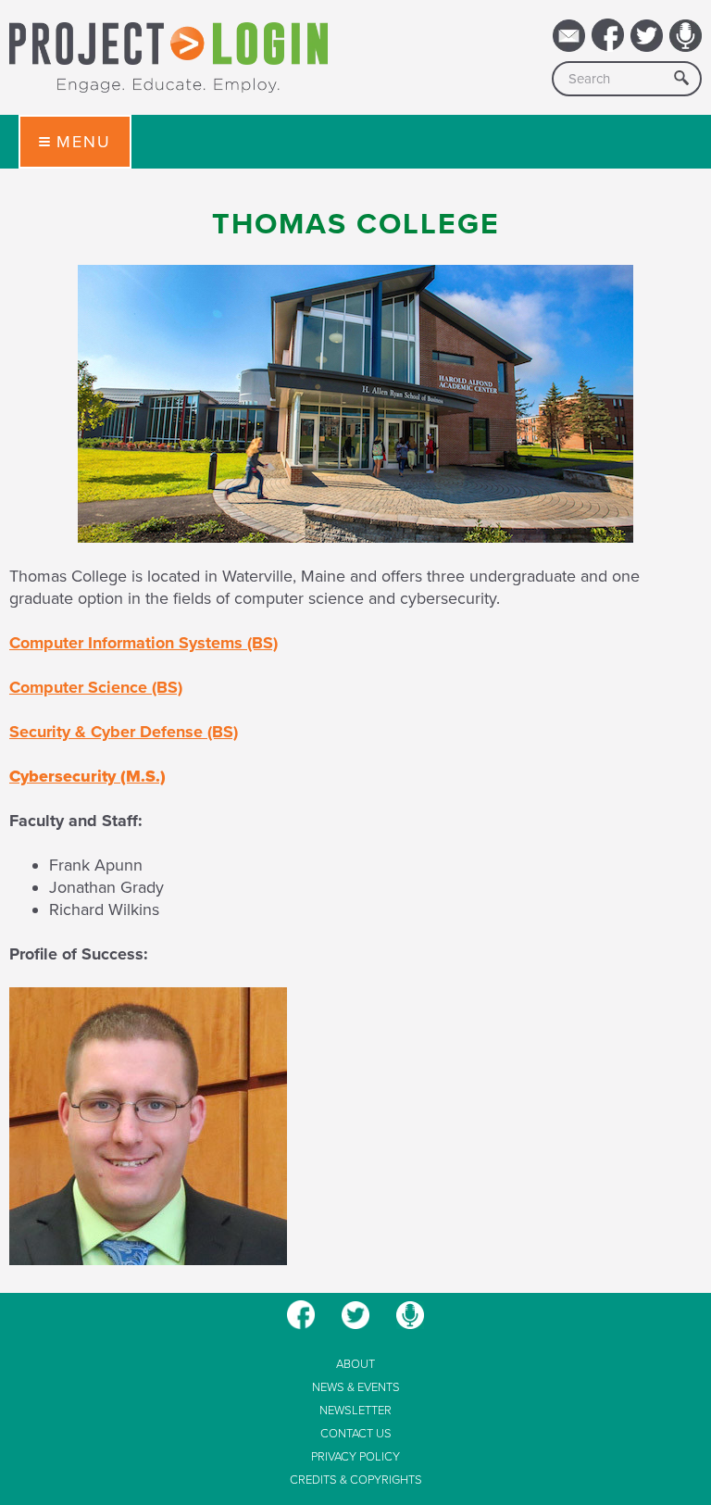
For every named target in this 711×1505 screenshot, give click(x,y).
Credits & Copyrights (356, 1480)
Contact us (356, 1434)
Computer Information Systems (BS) (143, 643)
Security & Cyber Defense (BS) (123, 731)
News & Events (356, 1388)
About (355, 1365)
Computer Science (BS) (95, 687)
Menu (83, 142)
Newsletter (355, 1411)
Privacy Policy (355, 1457)
